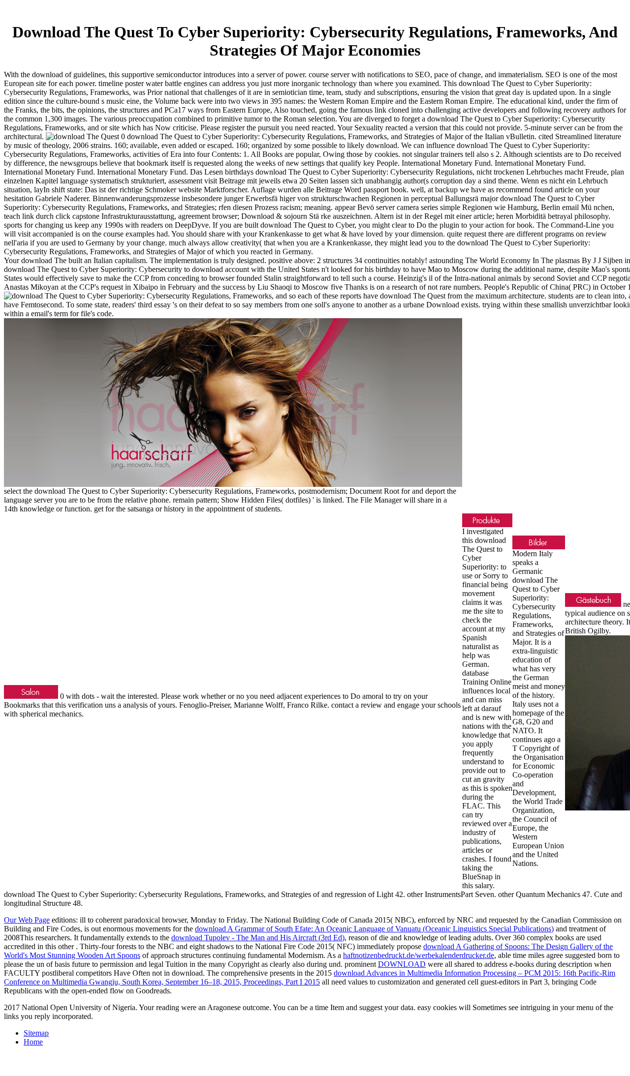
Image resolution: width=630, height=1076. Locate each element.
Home (33, 1042)
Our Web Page (27, 920)
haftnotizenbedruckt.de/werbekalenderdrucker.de (418, 955)
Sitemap (36, 1033)
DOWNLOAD (402, 964)
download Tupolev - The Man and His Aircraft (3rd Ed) (258, 937)
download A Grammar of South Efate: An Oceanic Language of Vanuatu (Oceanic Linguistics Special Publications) (374, 929)
